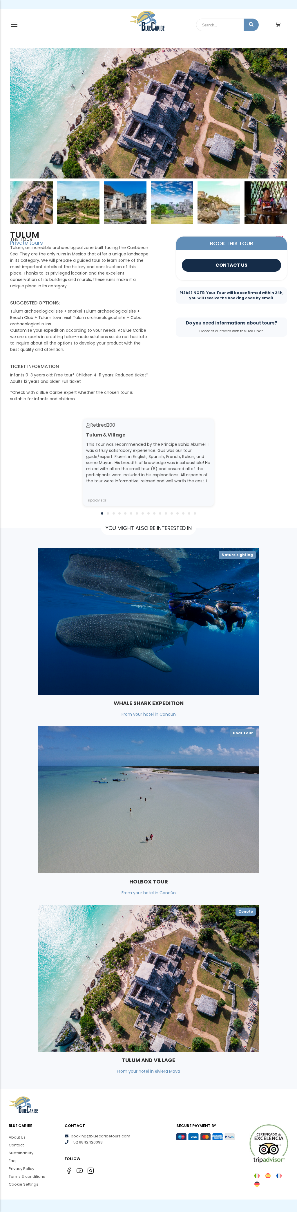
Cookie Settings (23, 1184)
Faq (12, 1161)
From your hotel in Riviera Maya (148, 1071)
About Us (17, 1137)
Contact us (231, 265)
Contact (16, 1145)
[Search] (251, 25)
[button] (102, 513)
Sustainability (21, 1153)
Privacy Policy (21, 1168)
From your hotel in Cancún (149, 714)
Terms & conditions (27, 1176)
